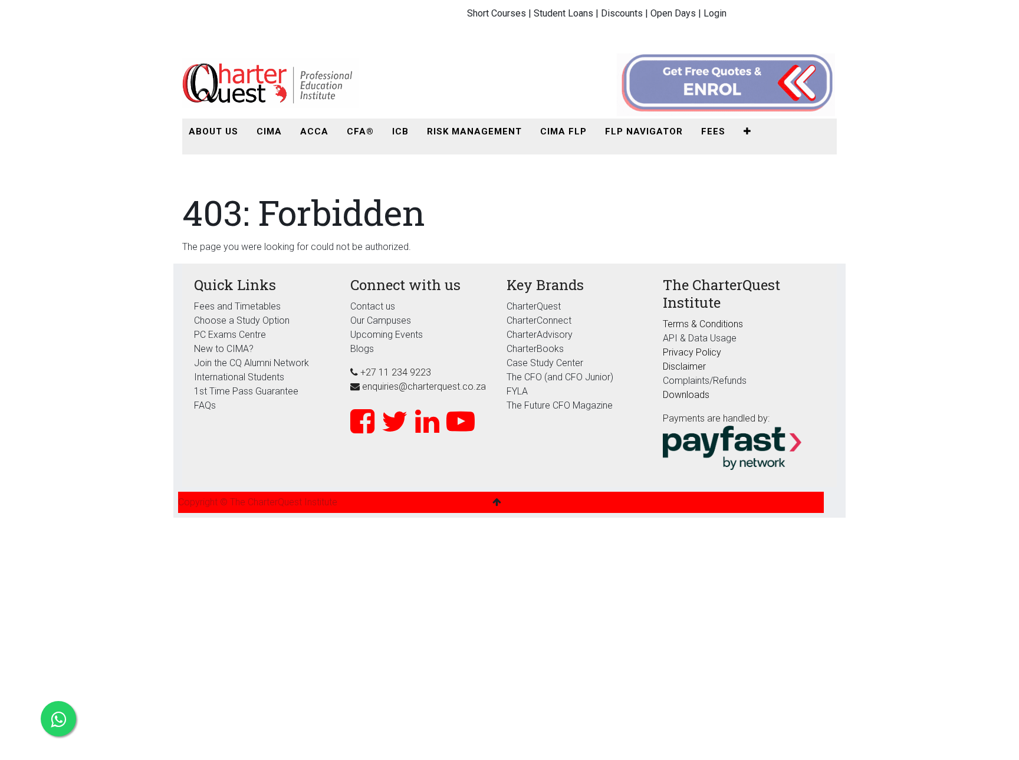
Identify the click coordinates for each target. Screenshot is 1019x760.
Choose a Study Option (242, 320)
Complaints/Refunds (705, 380)
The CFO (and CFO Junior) (560, 377)
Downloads (686, 394)
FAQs (205, 405)
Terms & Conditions (703, 324)
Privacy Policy (692, 352)
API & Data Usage (700, 338)
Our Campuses (380, 320)
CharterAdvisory (540, 334)
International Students (239, 377)
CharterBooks (535, 348)
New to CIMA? (224, 348)
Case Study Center (545, 363)
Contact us (372, 306)
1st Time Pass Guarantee (247, 391)
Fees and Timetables (237, 306)
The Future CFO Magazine (560, 405)
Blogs (362, 348)
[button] (747, 131)
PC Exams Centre (230, 334)
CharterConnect (539, 320)
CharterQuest (534, 306)
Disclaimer (684, 366)
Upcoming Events (386, 334)
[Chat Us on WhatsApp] (58, 718)
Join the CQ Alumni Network (251, 363)
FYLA (517, 391)
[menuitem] (213, 131)
